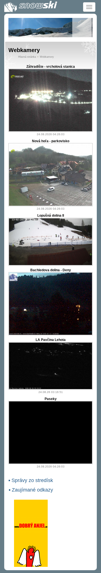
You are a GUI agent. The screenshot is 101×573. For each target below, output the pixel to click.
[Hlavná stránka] (32, 6)
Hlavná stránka (27, 56)
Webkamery (47, 56)
